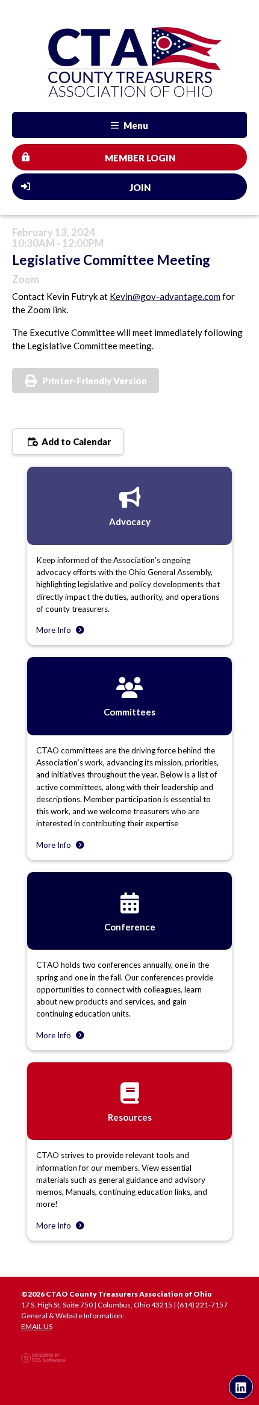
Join (140, 187)
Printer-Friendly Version (94, 380)
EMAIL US (36, 1326)
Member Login (140, 157)
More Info (54, 630)
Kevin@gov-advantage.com (165, 296)
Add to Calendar (75, 441)
